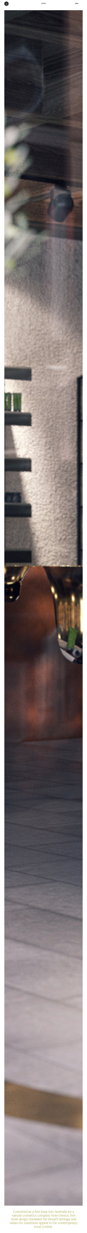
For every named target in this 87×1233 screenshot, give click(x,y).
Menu (76, 3)
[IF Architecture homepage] (6, 3)
